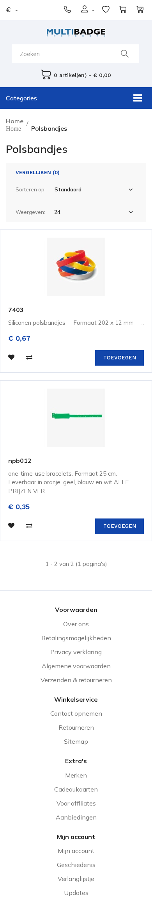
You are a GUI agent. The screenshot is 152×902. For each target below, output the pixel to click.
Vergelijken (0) (38, 172)
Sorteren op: (31, 189)
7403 (16, 310)
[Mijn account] (93, 9)
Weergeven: (30, 212)
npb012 (20, 460)
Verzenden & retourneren (76, 680)
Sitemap (76, 741)
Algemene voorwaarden (76, 666)
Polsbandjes (49, 128)
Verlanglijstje (76, 879)
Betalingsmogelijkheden (76, 638)
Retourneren (76, 727)
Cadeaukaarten (76, 789)
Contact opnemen (76, 713)
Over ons (76, 624)
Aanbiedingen (76, 817)
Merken (76, 775)
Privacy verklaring (76, 652)
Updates (76, 893)
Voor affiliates (76, 803)
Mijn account (76, 851)
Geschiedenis (76, 865)
